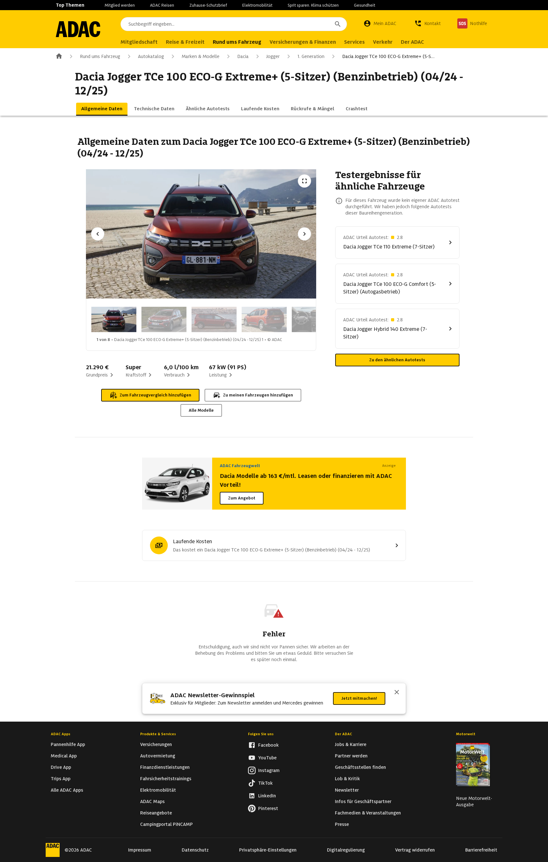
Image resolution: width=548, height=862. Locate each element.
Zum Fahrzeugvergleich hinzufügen (155, 395)
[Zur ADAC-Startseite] (78, 29)
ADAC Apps (60, 734)
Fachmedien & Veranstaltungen (368, 813)
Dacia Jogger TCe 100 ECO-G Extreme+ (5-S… (388, 56)
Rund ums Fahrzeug (100, 56)
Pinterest (268, 808)
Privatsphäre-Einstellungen (268, 850)
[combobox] (234, 24)
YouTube (267, 758)
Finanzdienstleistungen (165, 767)
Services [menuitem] (354, 42)
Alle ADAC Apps (67, 790)
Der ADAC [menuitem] (412, 42)
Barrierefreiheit (481, 850)
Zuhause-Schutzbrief (208, 5)
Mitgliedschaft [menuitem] (139, 42)
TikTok (265, 783)
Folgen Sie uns (261, 734)
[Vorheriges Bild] (97, 234)
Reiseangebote (156, 813)
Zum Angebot (241, 498)
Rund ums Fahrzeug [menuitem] (237, 42)
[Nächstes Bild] (304, 234)
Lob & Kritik (347, 779)
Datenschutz (195, 850)
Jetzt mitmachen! (359, 698)
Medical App (64, 756)
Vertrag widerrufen (415, 850)
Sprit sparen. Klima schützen (313, 5)
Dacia (243, 56)
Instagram (269, 770)
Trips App (60, 779)
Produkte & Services (158, 734)
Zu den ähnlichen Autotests (397, 360)
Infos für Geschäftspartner (363, 801)
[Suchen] (338, 24)
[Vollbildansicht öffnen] (304, 181)
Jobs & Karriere (350, 744)
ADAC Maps (152, 801)
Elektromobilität (257, 5)
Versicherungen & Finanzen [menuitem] (303, 42)
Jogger (273, 56)
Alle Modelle (201, 410)
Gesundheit (364, 5)
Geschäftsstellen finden (360, 767)
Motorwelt (465, 734)
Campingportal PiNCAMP (166, 824)
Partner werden (351, 756)
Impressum (139, 850)
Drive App (61, 767)
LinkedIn (267, 796)
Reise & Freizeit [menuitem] (185, 42)
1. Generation (310, 56)
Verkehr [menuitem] (383, 42)
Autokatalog (151, 56)
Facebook (268, 745)
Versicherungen (156, 744)
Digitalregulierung (346, 850)
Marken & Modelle (200, 56)
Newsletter (347, 790)
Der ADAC (343, 734)
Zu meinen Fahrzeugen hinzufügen (258, 395)
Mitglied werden (120, 5)
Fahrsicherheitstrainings (165, 779)
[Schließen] (397, 692)
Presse (342, 824)
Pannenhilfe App (68, 744)
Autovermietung (157, 756)
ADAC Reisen (162, 5)
